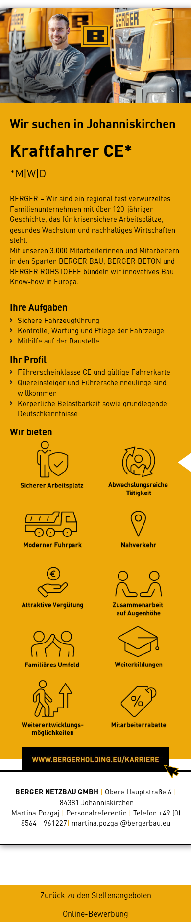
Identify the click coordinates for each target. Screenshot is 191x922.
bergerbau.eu (121, 823)
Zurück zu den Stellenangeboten (95, 894)
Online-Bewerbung (95, 913)
